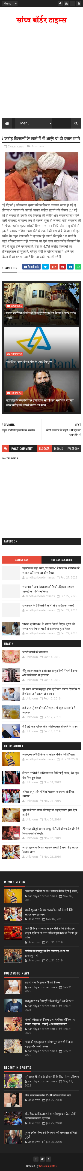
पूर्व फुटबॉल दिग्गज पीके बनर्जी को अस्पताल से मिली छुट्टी (51, 1134)
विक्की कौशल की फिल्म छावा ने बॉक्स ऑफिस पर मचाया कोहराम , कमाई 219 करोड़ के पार (50, 1021)
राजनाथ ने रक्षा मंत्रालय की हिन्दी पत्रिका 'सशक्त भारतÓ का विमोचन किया (48, 588)
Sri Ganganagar (61, 560)
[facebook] (60, 3)
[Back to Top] (48, 1159)
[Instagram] (72, 3)
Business (38, 146)
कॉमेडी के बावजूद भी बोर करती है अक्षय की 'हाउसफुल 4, (47, 953)
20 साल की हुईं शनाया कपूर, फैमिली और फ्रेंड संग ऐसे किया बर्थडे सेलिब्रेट (51, 830)
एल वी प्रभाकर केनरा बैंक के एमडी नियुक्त (29, 361)
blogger (44, 448)
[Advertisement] (41, 72)
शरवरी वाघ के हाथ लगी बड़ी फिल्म (42, 982)
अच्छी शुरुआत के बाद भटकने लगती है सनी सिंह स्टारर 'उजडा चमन (50, 849)
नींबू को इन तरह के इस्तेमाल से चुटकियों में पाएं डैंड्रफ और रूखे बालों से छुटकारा (50, 672)
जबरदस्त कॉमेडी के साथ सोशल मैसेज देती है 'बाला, (48, 754)
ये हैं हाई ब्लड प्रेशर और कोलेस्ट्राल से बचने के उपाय (49, 726)
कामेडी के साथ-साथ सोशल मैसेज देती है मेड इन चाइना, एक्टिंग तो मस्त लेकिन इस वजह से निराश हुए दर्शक (51, 932)
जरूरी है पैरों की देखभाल (35, 651)
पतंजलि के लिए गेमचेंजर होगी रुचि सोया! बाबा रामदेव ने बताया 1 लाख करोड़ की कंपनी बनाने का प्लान (40, 402)
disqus (58, 448)
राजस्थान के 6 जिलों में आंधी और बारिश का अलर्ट (48, 605)
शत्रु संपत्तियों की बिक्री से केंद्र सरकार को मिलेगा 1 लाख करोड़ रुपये (41, 315)
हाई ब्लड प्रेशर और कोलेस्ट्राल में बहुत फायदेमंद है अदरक (48, 709)
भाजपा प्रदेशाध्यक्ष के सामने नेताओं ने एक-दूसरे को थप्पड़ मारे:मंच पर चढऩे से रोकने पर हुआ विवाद (48, 626)
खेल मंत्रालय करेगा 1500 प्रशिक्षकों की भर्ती (48, 1095)
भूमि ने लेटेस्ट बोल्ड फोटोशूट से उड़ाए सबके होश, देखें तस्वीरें (49, 812)
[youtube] (66, 3)
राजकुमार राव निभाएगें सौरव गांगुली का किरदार (49, 1000)
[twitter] (42, 1159)
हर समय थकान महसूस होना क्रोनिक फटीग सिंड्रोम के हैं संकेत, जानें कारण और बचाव (51, 691)
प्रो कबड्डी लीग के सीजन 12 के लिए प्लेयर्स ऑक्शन (52, 1076)
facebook (73, 448)
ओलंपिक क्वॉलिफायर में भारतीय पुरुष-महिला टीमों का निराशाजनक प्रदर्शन (50, 1115)
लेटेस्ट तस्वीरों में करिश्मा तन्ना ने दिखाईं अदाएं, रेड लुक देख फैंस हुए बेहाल (50, 775)
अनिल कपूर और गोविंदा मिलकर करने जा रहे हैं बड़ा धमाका (48, 793)
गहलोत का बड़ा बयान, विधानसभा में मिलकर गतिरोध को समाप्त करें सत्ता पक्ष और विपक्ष (51, 570)
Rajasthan (22, 560)
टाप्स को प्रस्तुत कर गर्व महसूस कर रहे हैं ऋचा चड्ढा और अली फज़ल (49, 1043)
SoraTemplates (48, 1166)
